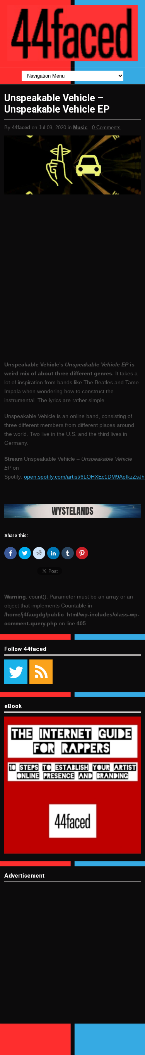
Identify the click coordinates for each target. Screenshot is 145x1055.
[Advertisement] (72, 959)
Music (80, 127)
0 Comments (106, 127)
